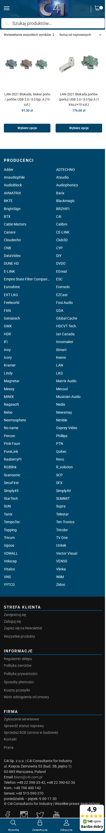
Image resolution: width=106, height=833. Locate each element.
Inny (7, 350)
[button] (98, 9)
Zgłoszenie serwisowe (21, 719)
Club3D (62, 240)
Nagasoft (11, 404)
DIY (58, 256)
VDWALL (11, 553)
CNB (7, 248)
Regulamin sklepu (18, 659)
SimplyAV (63, 491)
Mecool (62, 389)
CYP (59, 248)
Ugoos (9, 545)
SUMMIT (63, 498)
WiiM (60, 577)
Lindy (8, 373)
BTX (7, 216)
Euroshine (12, 287)
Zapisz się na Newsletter (23, 628)
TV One (62, 538)
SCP (59, 475)
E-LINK (9, 271)
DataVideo (12, 256)
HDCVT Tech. (66, 326)
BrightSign (12, 209)
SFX (59, 483)
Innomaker (64, 342)
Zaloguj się (12, 621)
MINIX (9, 397)
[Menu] (11, 8)
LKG (59, 373)
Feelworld (11, 303)
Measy (9, 389)
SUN (7, 506)
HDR (7, 334)
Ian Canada (65, 334)
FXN (7, 311)
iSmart (61, 350)
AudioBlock (13, 185)
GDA (59, 311)
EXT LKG (11, 295)
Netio (8, 412)
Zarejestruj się (15, 615)
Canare (9, 232)
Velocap (10, 561)
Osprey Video (66, 428)
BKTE (8, 201)
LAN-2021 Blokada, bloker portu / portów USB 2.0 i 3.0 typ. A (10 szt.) (27, 99)
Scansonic (12, 475)
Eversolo (63, 287)
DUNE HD (11, 263)
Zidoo (60, 584)
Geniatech (12, 318)
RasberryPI (13, 459)
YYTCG (9, 584)
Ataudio (62, 177)
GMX (8, 326)
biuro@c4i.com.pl (28, 777)
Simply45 (11, 491)
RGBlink (10, 467)
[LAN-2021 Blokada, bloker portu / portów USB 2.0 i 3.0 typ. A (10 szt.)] (27, 64)
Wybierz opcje (27, 128)
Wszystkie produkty (19, 636)
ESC (59, 279)
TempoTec (12, 522)
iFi (5, 342)
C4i (58, 216)
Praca (8, 747)
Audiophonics (67, 185)
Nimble (61, 420)
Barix (60, 193)
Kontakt (10, 739)
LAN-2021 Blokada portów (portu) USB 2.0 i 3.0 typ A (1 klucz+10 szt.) (79, 99)
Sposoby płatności (18, 682)
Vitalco (9, 569)
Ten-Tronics (65, 522)
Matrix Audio (66, 381)
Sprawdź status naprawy (24, 726)
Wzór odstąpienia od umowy (26, 697)
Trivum (9, 538)
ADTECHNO (65, 170)
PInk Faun (12, 444)
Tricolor (62, 530)
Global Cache (66, 318)
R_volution (64, 467)
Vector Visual (66, 553)
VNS (7, 577)
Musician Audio (68, 397)
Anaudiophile (14, 177)
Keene (61, 357)
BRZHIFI (62, 209)
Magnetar (12, 381)
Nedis (60, 404)
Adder (8, 170)
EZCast (62, 295)
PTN (59, 444)
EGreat (61, 271)
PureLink (11, 451)
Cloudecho (12, 240)
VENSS (61, 561)
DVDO (61, 263)
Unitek (61, 545)
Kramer (10, 365)
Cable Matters (15, 224)
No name (11, 428)
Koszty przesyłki (17, 690)
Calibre (61, 224)
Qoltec (61, 451)
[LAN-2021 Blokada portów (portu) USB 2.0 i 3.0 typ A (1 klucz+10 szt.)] (79, 64)
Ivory (8, 357)
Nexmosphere (15, 420)
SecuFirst (11, 483)
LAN (59, 365)
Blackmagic (65, 201)
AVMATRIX (12, 193)
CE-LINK (62, 232)
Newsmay (64, 412)
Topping (10, 530)
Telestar (62, 514)
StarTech (11, 498)
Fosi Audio (64, 303)
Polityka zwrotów (18, 665)
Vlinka (61, 569)
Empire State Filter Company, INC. (27, 279)
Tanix (8, 514)
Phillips (61, 436)
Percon (9, 436)
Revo (60, 459)
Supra (61, 506)
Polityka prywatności (20, 674)
